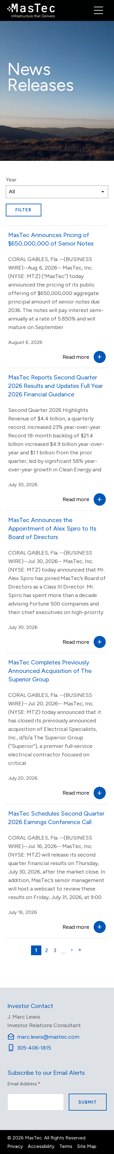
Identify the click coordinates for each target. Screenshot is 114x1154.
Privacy (15, 1146)
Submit (87, 1102)
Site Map (86, 1146)
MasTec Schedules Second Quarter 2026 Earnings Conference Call (56, 818)
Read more (76, 357)
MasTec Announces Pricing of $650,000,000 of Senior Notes (51, 239)
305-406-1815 (29, 1048)
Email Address (23, 1084)
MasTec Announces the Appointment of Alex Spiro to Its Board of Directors (52, 528)
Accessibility (41, 1146)
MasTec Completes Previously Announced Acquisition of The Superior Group (50, 671)
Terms (65, 1146)
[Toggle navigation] (98, 10)
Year (11, 179)
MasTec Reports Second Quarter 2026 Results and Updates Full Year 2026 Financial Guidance (55, 386)
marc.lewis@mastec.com (43, 1037)
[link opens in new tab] (31, 10)
